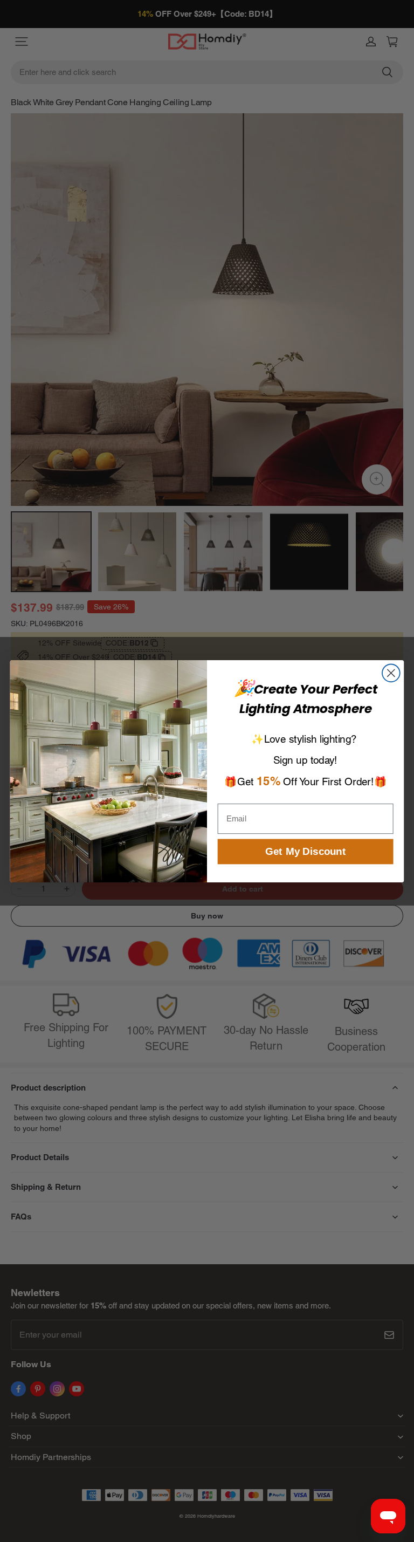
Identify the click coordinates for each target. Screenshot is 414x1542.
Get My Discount (305, 851)
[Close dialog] (391, 673)
